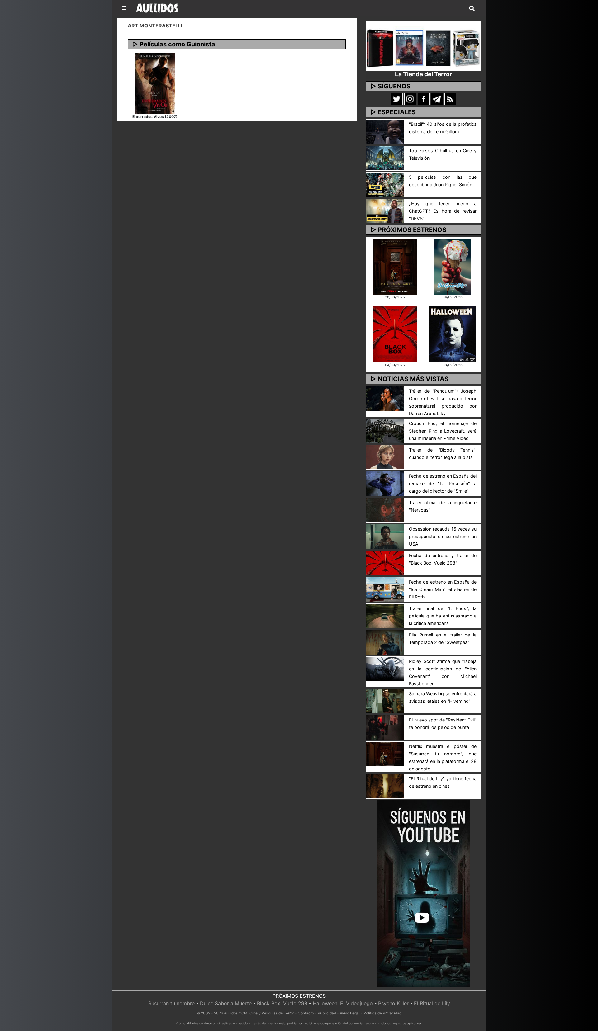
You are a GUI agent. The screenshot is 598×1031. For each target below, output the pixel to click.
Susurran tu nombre (171, 1003)
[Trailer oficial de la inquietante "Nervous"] (385, 510)
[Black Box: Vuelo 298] (395, 334)
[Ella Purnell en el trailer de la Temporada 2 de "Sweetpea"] (385, 642)
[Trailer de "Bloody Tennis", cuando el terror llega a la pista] (385, 457)
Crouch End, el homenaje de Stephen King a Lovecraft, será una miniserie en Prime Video (443, 431)
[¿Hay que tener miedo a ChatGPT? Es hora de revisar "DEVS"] (385, 210)
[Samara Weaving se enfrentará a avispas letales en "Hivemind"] (385, 701)
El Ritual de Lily (432, 1003)
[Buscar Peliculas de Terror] (471, 8)
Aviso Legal (350, 1013)
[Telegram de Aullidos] (437, 99)
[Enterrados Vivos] (155, 83)
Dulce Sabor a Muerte (226, 1003)
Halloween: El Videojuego (343, 1003)
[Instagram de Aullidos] (410, 99)
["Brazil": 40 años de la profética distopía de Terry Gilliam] (385, 131)
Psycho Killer (393, 1003)
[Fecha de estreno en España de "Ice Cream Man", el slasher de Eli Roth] (385, 589)
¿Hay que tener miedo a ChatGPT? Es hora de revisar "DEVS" (443, 211)
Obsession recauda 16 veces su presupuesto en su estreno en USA (443, 536)
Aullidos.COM (236, 1013)
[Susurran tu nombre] (395, 266)
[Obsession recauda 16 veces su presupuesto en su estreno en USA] (385, 536)
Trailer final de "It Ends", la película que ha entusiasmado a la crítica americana (443, 616)
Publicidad (327, 1013)
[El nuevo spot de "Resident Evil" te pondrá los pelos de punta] (385, 727)
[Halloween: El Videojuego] (452, 334)
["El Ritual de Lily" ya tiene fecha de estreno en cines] (385, 786)
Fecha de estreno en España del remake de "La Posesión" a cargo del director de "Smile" (443, 483)
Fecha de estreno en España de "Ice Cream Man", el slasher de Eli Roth (443, 589)
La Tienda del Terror (423, 74)
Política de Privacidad (382, 1013)
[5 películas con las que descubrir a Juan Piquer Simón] (385, 184)
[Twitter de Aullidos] (397, 99)
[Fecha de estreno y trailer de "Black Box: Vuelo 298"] (385, 562)
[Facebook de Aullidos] (424, 99)
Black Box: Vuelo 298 (282, 1003)
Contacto (306, 1013)
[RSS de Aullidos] (450, 99)
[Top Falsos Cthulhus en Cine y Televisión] (385, 157)
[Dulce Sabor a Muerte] (452, 266)
